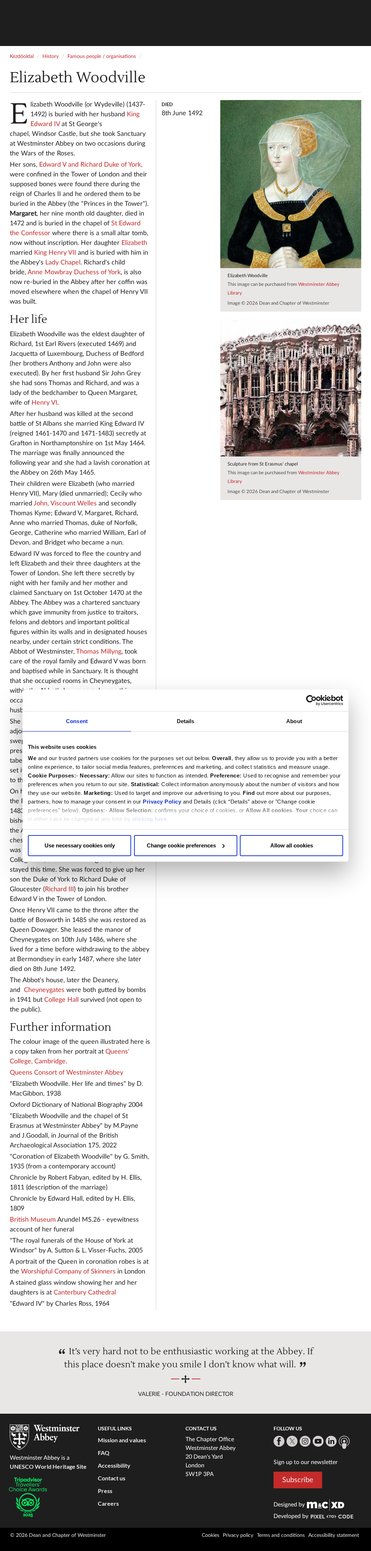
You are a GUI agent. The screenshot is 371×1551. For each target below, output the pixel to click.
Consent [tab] (77, 721)
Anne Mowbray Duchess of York (74, 272)
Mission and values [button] (122, 1440)
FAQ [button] (103, 1452)
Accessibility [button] (114, 1465)
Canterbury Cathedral (85, 1292)
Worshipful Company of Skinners (68, 1271)
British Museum (33, 1220)
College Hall (61, 1000)
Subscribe (297, 1480)
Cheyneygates (44, 990)
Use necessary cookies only (80, 845)
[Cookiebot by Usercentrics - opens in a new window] (311, 700)
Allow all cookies (291, 845)
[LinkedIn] (331, 1441)
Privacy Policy (162, 802)
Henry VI (44, 403)
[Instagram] (305, 1441)
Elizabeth (134, 243)
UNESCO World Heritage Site (48, 1466)
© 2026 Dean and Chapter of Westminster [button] (58, 1535)
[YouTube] (318, 1441)
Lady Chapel (62, 262)
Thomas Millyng (98, 652)
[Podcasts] (344, 1442)
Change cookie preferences (181, 845)
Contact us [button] (111, 1478)
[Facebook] (279, 1441)
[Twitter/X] (292, 1441)
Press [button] (105, 1490)
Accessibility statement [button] (333, 1535)
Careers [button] (108, 1503)
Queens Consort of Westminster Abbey (66, 1073)
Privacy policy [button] (238, 1535)
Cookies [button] (210, 1535)
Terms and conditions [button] (281, 1535)
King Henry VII (55, 253)
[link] (325, 1505)
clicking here (149, 819)
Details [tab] (186, 721)
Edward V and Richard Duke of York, (90, 165)
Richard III (59, 889)
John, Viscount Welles (65, 503)
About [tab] (294, 721)
